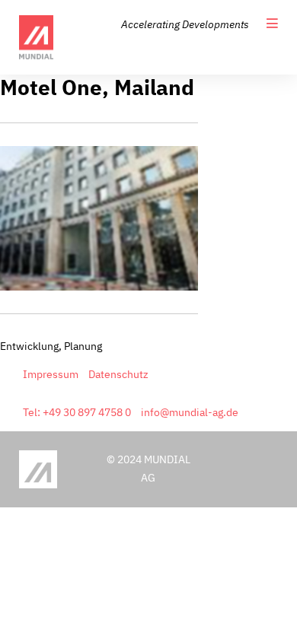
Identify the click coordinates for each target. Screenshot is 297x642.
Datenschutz (118, 374)
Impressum (50, 374)
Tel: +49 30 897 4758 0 (77, 412)
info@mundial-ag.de (189, 412)
